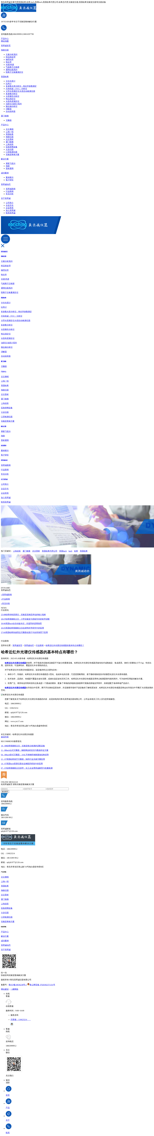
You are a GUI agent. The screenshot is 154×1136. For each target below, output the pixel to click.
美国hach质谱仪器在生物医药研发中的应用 (22, 764)
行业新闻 (9, 191)
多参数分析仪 (11, 94)
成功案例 (5, 173)
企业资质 (9, 208)
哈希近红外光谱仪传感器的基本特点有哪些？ (65, 645)
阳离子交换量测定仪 (14, 72)
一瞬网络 (14, 989)
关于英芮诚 (6, 198)
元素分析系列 (11, 54)
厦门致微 (5, 116)
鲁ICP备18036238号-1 (18, 985)
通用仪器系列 (11, 70)
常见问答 (9, 194)
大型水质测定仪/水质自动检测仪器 (20, 91)
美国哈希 (5, 77)
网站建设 (5, 989)
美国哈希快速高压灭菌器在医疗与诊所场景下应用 (24, 632)
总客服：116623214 (21, 1020)
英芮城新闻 (10, 189)
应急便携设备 (11, 147)
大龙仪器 (9, 149)
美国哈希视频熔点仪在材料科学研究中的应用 (22, 628)
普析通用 (9, 168)
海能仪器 (5, 50)
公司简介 (9, 203)
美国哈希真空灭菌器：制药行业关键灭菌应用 (23, 759)
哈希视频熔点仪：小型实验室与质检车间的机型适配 (25, 619)
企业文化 (9, 205)
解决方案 (5, 159)
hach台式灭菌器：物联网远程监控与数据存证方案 (24, 750)
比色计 (9, 84)
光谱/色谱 (10, 65)
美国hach (63, 551)
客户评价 (9, 180)
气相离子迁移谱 (12, 67)
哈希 (76, 551)
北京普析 (9, 139)
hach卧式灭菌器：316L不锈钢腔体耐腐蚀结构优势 (25, 755)
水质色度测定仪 (12, 101)
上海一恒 (9, 132)
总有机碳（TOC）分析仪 (16, 89)
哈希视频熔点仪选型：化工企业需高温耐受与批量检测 (27, 768)
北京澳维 (9, 129)
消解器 (9, 109)
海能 (8, 166)
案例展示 (9, 177)
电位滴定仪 (10, 99)
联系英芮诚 (10, 213)
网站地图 (5, 41)
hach (70, 551)
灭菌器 (9, 120)
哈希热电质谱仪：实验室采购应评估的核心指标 (23, 615)
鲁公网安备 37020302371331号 (42, 985)
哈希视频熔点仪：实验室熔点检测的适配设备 (23, 746)
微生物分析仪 (11, 106)
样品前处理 (10, 57)
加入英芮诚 (10, 210)
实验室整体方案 (12, 154)
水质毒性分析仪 (12, 96)
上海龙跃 (9, 144)
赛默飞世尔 (10, 163)
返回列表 (5, 737)
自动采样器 (10, 111)
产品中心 (5, 39)
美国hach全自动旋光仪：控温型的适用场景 (21, 623)
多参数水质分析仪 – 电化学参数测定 (21, 86)
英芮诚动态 (6, 184)
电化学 (9, 62)
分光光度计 (10, 81)
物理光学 (9, 60)
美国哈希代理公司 (49, 551)
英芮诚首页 (6, 46)
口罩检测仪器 (11, 152)
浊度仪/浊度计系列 (14, 104)
